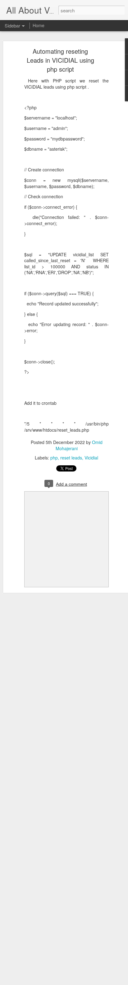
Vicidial (91, 458)
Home (38, 25)
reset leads (71, 458)
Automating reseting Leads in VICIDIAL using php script (60, 60)
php (54, 458)
